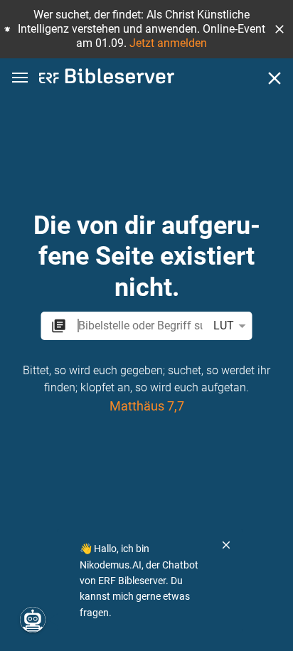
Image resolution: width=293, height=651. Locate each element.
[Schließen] (274, 78)
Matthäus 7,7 (147, 405)
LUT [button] (223, 325)
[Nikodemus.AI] (33, 620)
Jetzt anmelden (168, 43)
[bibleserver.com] (106, 78)
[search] (140, 325)
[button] (279, 29)
